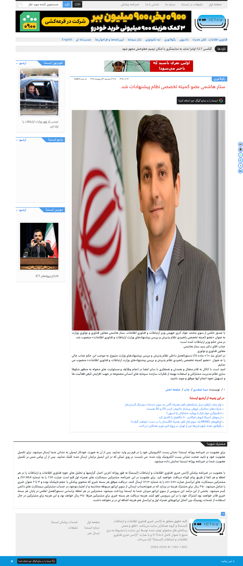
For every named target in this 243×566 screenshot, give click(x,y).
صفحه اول (215, 4)
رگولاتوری (170, 39)
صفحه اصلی (173, 389)
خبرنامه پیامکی (130, 4)
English (67, 39)
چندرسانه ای (83, 39)
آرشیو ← (21, 63)
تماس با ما (152, 4)
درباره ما (170, 4)
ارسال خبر (94, 533)
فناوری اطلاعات (217, 39)
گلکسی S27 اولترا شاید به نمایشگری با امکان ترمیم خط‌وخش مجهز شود (167, 48)
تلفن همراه (199, 39)
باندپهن (184, 39)
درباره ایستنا (92, 527)
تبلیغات (73, 527)
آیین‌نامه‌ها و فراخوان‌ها (109, 39)
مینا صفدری (200, 389)
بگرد (67, 4)
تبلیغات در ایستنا (192, 4)
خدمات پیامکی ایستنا (64, 522)
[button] (121, 561)
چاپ (186, 389)
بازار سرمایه (135, 39)
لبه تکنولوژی (153, 39)
